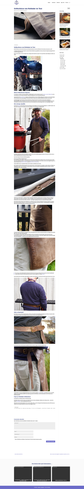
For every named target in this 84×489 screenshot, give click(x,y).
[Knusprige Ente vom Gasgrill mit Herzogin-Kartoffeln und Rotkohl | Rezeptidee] (65, 44)
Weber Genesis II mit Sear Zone (34, 161)
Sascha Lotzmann (17, 10)
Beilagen (61, 58)
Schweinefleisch (62, 65)
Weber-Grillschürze (22, 97)
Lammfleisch (61, 56)
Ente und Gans (62, 60)
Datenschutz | (42, 487)
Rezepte (49, 2)
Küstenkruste (53, 2)
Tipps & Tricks (62, 2)
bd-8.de (49, 487)
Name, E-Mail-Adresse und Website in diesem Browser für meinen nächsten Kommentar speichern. (28, 439)
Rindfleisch (61, 64)
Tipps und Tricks (62, 68)
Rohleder (19, 105)
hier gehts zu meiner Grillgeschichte (47, 94)
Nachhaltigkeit (19, 401)
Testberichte (58, 2)
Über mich (67, 2)
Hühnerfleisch (62, 63)
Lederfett (43, 274)
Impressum (39, 487)
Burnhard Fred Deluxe (24, 161)
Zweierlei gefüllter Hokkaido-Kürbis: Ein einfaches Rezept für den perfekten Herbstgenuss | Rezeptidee (64, 25)
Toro (21, 236)
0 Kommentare (25, 10)
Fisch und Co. (62, 61)
